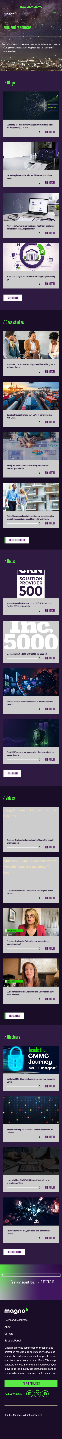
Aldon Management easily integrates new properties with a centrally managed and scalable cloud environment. (30, 517)
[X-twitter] (37, 1393)
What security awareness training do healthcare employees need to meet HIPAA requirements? (30, 227)
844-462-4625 (31, 7)
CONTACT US (47, 1282)
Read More (50, 132)
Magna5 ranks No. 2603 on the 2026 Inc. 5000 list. (27, 653)
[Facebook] (45, 1393)
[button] (55, 12)
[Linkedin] (29, 1393)
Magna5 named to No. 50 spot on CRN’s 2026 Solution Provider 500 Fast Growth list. (29, 604)
